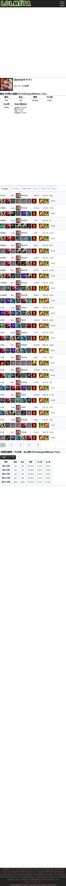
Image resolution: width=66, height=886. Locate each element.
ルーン (36, 188)
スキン (54, 188)
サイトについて (33, 882)
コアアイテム (15, 188)
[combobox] (8, 457)
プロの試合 (4, 189)
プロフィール (45, 188)
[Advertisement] (33, 43)
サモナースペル (26, 188)
